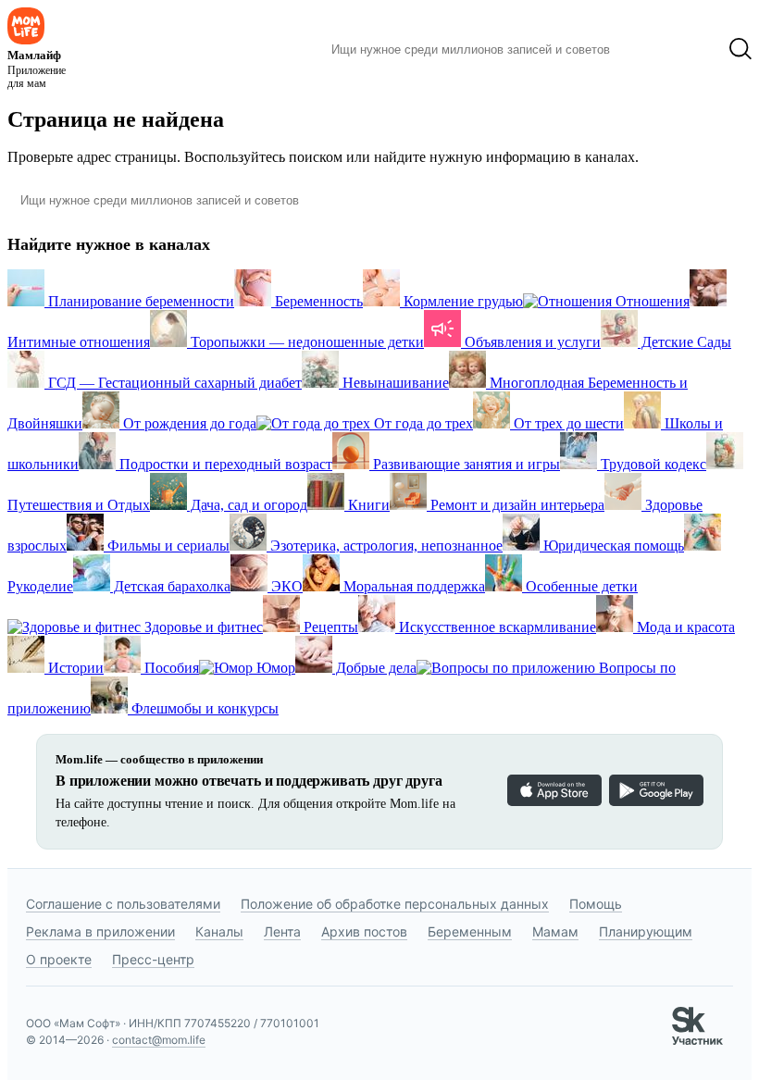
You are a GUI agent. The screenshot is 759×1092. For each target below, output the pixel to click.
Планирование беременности (139, 301)
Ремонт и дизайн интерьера (515, 505)
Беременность (317, 301)
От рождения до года (187, 423)
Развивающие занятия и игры (464, 464)
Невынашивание (394, 383)
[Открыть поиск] (740, 49)
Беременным (470, 931)
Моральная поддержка (412, 586)
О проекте (59, 959)
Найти (652, 49)
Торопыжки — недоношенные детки (305, 342)
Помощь (595, 904)
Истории (74, 668)
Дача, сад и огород (247, 505)
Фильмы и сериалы (167, 545)
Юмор (274, 668)
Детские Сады (684, 342)
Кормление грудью (461, 301)
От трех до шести (567, 423)
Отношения (651, 301)
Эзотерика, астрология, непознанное (385, 545)
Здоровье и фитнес (202, 627)
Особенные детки (580, 586)
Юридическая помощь (612, 545)
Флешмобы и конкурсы (203, 708)
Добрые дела (374, 668)
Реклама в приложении (100, 931)
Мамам (555, 931)
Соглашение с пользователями (123, 904)
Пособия (170, 668)
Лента (282, 931)
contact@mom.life (158, 1040)
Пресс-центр (153, 959)
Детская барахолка (170, 586)
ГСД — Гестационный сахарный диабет (173, 383)
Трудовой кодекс (651, 464)
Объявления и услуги (531, 342)
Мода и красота (684, 627)
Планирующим (645, 931)
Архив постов (364, 931)
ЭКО (285, 586)
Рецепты (329, 627)
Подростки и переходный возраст (224, 464)
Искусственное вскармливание (495, 627)
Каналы (219, 931)
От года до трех (421, 423)
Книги (367, 505)
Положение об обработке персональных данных (395, 904)
